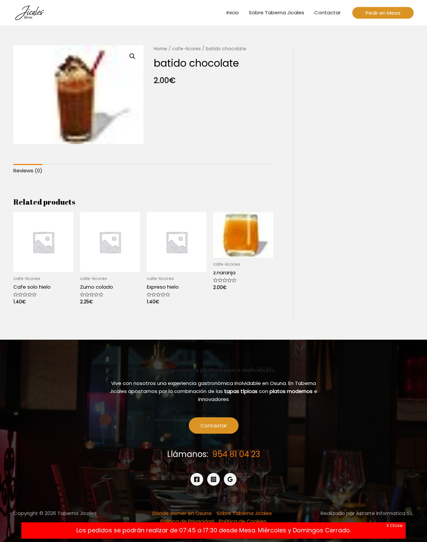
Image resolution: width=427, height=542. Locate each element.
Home (160, 49)
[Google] (230, 479)
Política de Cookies (243, 521)
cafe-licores (186, 49)
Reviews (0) (27, 170)
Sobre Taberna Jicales (244, 513)
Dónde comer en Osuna (181, 513)
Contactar (213, 425)
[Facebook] (196, 479)
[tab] (27, 170)
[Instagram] (213, 479)
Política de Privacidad (187, 521)
